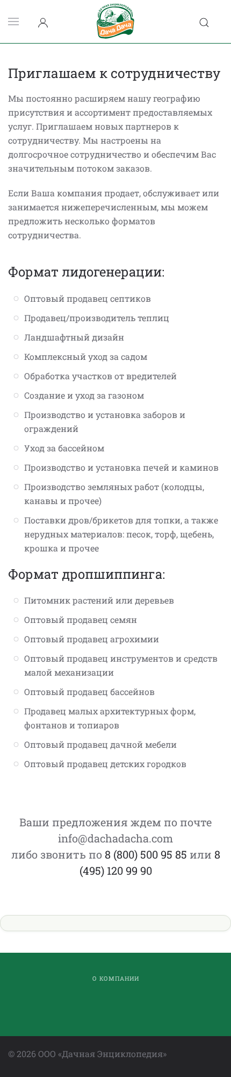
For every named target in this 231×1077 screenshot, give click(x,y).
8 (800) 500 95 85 (146, 854)
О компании (115, 978)
